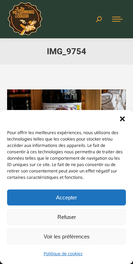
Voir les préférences (67, 236)
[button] (122, 118)
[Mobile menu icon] (117, 19)
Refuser (66, 217)
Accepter (66, 197)
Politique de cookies (63, 254)
